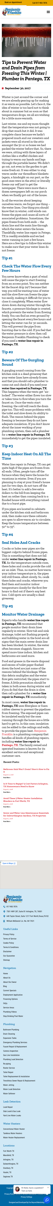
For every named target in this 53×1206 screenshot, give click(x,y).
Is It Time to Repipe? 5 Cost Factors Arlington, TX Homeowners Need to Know (25, 785)
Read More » (7, 777)
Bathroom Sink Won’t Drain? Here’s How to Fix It (26, 770)
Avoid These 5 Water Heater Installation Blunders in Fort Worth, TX (22, 799)
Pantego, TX (10, 745)
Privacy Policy (9, 1194)
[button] (48, 11)
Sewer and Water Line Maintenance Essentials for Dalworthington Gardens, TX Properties (26, 814)
